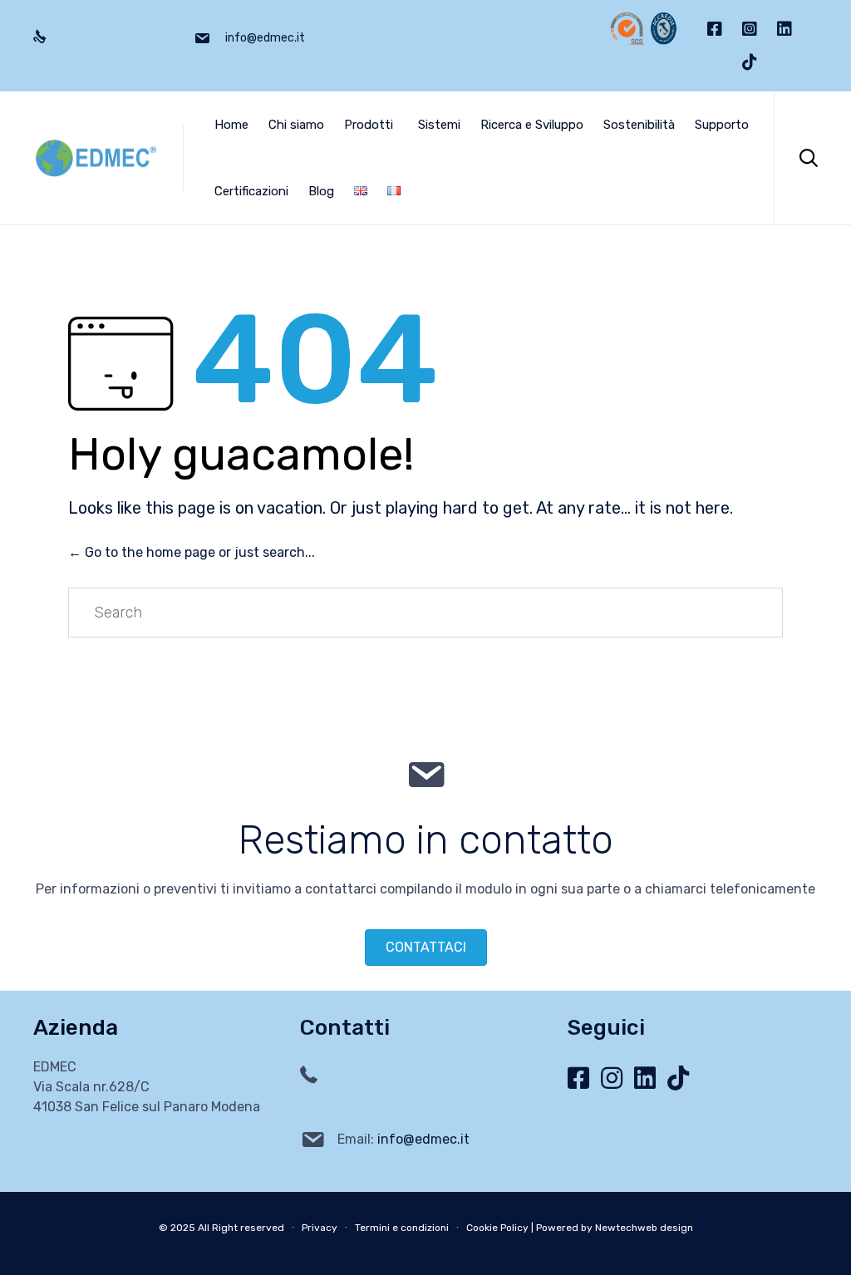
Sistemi (439, 124)
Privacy (319, 1227)
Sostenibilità (639, 124)
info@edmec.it (423, 1139)
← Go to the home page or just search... (191, 552)
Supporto (722, 124)
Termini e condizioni (402, 1227)
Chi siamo (296, 124)
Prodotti (368, 124)
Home (231, 124)
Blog (321, 191)
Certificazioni (251, 191)
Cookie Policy (497, 1227)
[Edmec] (95, 158)
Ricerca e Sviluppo (531, 124)
